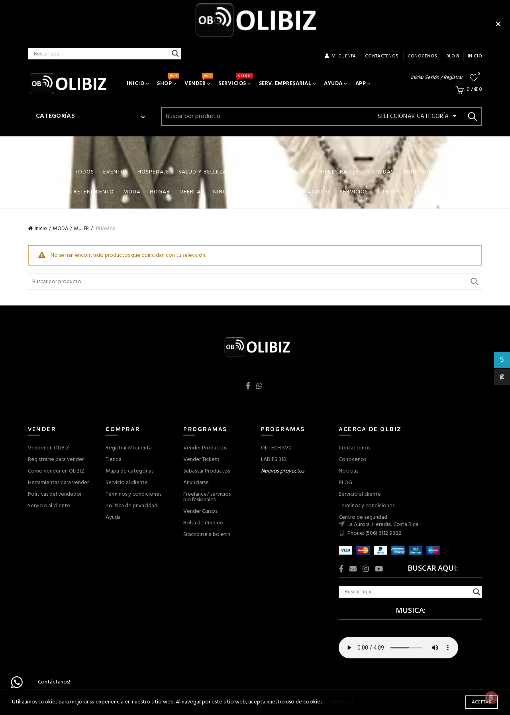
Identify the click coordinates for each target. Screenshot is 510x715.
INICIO (475, 56)
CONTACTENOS (381, 56)
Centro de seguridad (363, 517)
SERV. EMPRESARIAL (285, 83)
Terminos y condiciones (133, 494)
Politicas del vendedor (55, 494)
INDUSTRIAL (419, 172)
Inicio (41, 229)
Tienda (114, 459)
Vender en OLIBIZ (48, 448)
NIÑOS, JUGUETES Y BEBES (249, 192)
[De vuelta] (38, 173)
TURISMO (389, 192)
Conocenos (352, 459)
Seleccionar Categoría (413, 116)
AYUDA (333, 83)
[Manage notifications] (491, 697)
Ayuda (113, 517)
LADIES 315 (273, 459)
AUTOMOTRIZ (291, 172)
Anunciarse (196, 482)
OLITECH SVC (276, 448)
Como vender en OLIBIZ (56, 471)
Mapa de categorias (129, 471)
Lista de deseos (479, 74)
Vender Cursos (200, 511)
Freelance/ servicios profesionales (207, 497)
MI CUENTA (344, 56)
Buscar (472, 116)
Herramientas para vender (58, 482)
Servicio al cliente (49, 505)
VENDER (197, 80)
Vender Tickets (201, 459)
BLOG (345, 482)
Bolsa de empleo (203, 523)
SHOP (167, 80)
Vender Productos (205, 448)
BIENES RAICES (339, 172)
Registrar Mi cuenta (129, 448)
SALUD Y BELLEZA (202, 172)
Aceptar (482, 702)
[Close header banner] (498, 24)
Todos (84, 172)
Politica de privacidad (131, 505)
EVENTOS (115, 172)
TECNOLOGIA (429, 192)
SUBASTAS (250, 172)
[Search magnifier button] (175, 53)
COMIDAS (381, 172)
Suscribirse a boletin (206, 534)
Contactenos (354, 448)
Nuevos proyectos (282, 471)
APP (360, 83)
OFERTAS (191, 192)
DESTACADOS (312, 192)
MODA (132, 192)
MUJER (81, 229)
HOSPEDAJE (153, 172)
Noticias (348, 471)
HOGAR (160, 192)
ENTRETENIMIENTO (88, 192)
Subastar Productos (206, 471)
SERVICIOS (234, 80)
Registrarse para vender (56, 459)
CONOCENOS (422, 56)
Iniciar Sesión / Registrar (437, 77)
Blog (452, 56)
